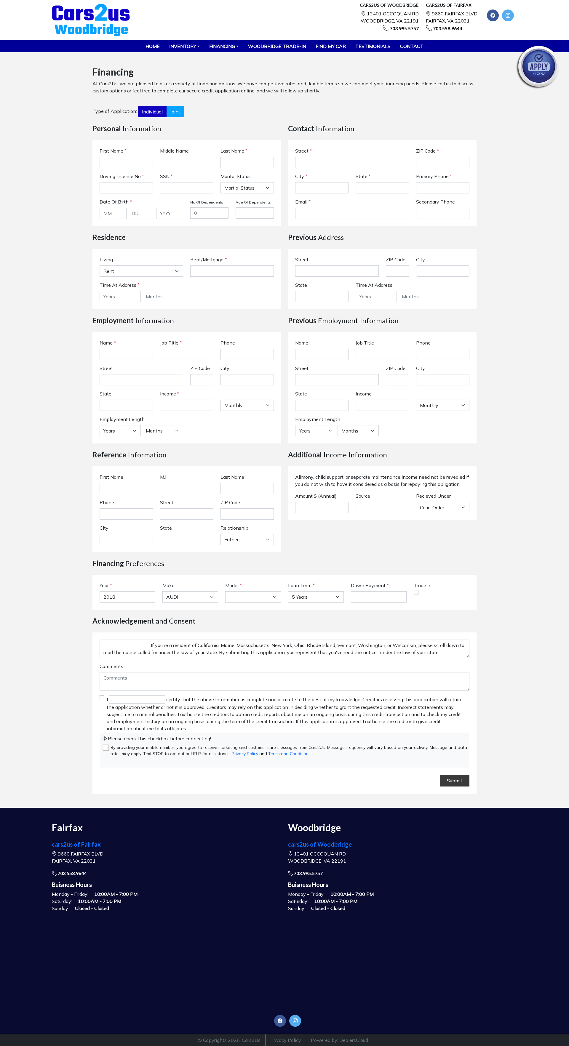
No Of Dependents (206, 202)
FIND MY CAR (331, 46)
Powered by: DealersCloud (339, 1040)
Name (108, 343)
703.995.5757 (404, 28)
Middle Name (174, 151)
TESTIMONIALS (373, 46)
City (301, 176)
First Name (113, 151)
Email (303, 202)
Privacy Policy (245, 753)
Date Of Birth (116, 202)
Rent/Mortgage (206, 259)
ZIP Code (427, 151)
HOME (153, 46)
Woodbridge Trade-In (277, 46)
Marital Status (235, 176)
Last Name (233, 151)
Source (363, 496)
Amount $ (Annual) (316, 496)
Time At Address (118, 285)
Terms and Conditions (289, 753)
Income (168, 394)
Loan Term (299, 585)
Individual (152, 112)
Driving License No (122, 176)
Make (168, 585)
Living (106, 259)
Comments (111, 666)
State (363, 176)
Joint (175, 112)
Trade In (422, 585)
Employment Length (122, 419)
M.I (163, 477)
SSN (166, 176)
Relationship (234, 528)
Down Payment (368, 585)
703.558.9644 (447, 28)
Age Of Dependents (253, 202)
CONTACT (411, 46)
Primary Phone (434, 176)
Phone (227, 343)
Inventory (182, 46)
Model (232, 585)
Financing (222, 46)
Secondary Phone (435, 202)
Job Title (171, 343)
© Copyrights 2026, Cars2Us (229, 1040)
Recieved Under (433, 496)
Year (104, 585)
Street (303, 151)
